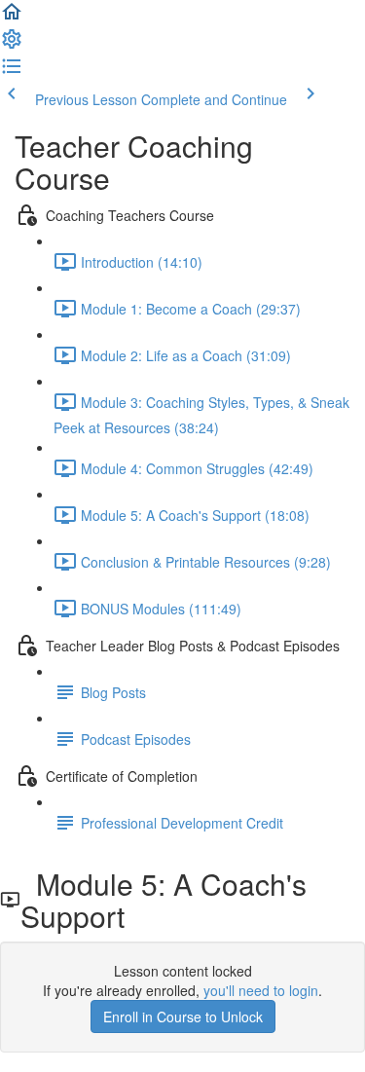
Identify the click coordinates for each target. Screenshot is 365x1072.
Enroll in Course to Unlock (183, 1016)
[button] (11, 17)
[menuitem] (11, 45)
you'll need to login (260, 990)
